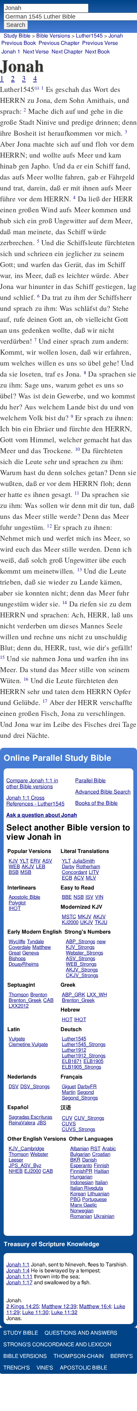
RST (95, 1148)
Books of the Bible (96, 803)
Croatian (101, 1154)
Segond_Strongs (80, 1097)
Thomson (19, 994)
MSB (25, 872)
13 (79, 569)
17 (45, 701)
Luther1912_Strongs (83, 1055)
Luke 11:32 (64, 1312)
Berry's (121, 1356)
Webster (39, 1154)
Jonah (115, 35)
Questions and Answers (81, 1333)
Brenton (38, 994)
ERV (35, 861)
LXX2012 (19, 1006)
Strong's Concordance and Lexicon (57, 1344)
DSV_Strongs (35, 1086)
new (101, 941)
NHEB (16, 1171)
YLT (24, 861)
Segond (85, 1092)
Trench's (16, 1368)
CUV (67, 1118)
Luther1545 (89, 35)
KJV (13, 861)
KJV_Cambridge (26, 1148)
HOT (67, 1019)
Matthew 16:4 (95, 1306)
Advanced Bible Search (103, 792)
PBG (75, 1199)
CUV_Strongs (89, 1118)
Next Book (97, 51)
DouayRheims (24, 964)
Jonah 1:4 (18, 1270)
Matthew (41, 947)
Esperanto (81, 1165)
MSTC (69, 916)
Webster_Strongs (84, 953)
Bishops (17, 958)
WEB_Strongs (81, 964)
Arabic (109, 1148)
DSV (14, 1086)
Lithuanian (98, 1193)
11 (76, 493)
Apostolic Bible (83, 1368)
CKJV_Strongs (82, 975)
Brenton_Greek (25, 1000)
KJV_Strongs (80, 947)
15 (2, 657)
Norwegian (81, 1210)
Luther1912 (74, 1050)
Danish (89, 1160)
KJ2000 (70, 922)
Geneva (30, 953)
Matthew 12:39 (59, 1306)
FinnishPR (81, 1171)
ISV (89, 897)
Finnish (101, 1165)
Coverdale (20, 947)
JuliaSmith (83, 861)
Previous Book (18, 43)
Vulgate (17, 1038)
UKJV (86, 922)
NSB (78, 897)
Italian (101, 1182)
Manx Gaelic (83, 1205)
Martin (68, 1092)
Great (15, 953)
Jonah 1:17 (19, 1282)
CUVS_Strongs (78, 1129)
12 (49, 526)
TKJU (101, 922)
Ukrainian (104, 1216)
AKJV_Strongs (82, 969)
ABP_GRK (73, 994)
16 (26, 679)
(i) (37, 88)
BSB (14, 872)
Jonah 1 (10, 51)
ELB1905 (93, 1061)
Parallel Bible (90, 780)
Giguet (69, 1086)
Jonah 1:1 (18, 1264)
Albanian (79, 1148)
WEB (14, 866)
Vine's (45, 1368)
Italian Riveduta (86, 1188)
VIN (99, 897)
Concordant (74, 872)
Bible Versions (53, 35)
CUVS (69, 1123)
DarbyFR (87, 1086)
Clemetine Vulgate (28, 1044)
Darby (68, 866)
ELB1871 (72, 1061)
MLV (91, 878)
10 (77, 449)
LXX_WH (97, 994)
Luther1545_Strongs (83, 1044)
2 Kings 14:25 (22, 1306)
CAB (48, 1000)
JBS (41, 1122)
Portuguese (94, 1199)
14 (64, 602)
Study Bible (17, 35)
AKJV (28, 866)
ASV (47, 861)
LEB (40, 866)
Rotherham (88, 866)
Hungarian (81, 1176)
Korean (78, 1193)
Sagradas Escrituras (30, 1117)
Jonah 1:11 (19, 1276)
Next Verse (36, 51)
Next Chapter (67, 51)
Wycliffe (17, 941)
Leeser (16, 1160)
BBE (67, 897)
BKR (75, 1160)
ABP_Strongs (80, 941)
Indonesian (81, 1182)
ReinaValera (22, 1122)
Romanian (81, 1216)
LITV (94, 872)
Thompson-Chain (79, 1356)
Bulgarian (80, 1154)
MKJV (84, 916)
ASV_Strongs (80, 958)
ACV (79, 878)
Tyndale (35, 941)
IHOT (15, 908)
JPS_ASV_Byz (25, 1165)
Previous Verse (100, 43)
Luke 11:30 (35, 1312)
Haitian (101, 1171)
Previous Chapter (59, 43)
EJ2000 (32, 1171)
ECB (67, 878)
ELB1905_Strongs (81, 1067)
